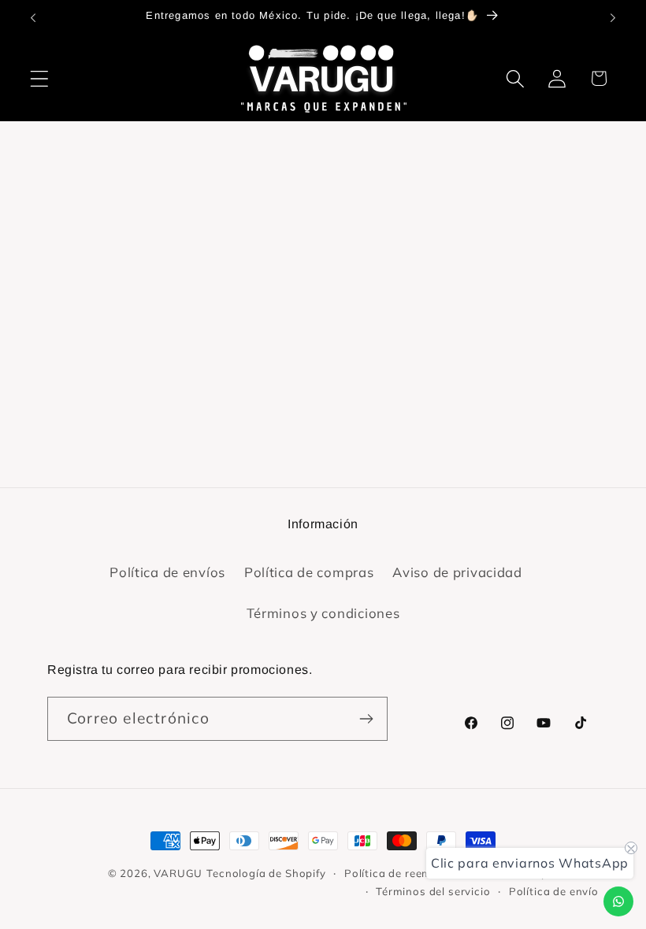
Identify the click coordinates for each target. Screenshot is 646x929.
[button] (40, 78)
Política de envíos (167, 572)
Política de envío (554, 891)
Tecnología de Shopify (266, 873)
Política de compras (309, 572)
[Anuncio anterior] (33, 18)
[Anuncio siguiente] (613, 18)
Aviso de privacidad (457, 572)
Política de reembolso (403, 873)
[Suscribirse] (366, 719)
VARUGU (178, 873)
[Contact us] (618, 901)
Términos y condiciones (323, 613)
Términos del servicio (433, 891)
